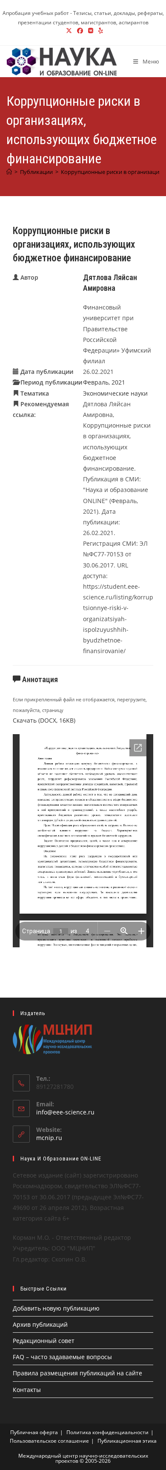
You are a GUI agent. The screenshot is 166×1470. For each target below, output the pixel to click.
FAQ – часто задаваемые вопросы (62, 1357)
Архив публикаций (40, 1324)
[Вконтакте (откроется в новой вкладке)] (91, 31)
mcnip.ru (49, 1138)
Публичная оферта (34, 1432)
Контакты (27, 1390)
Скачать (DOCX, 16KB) (44, 720)
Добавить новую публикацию (56, 1308)
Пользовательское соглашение (49, 1440)
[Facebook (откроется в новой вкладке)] (80, 31)
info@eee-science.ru (65, 1112)
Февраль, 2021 (104, 382)
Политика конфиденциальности (107, 1432)
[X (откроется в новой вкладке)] (68, 31)
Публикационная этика (127, 1440)
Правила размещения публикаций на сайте (77, 1373)
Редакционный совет (43, 1341)
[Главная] (9, 172)
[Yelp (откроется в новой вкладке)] (99, 31)
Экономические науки (115, 393)
